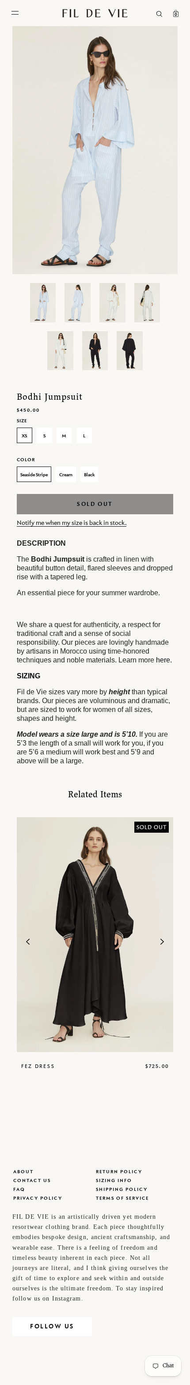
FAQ (19, 1189)
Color (26, 459)
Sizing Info (114, 1180)
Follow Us (52, 1326)
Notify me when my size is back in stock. (71, 522)
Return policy (119, 1171)
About (23, 1171)
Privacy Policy (37, 1198)
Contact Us (32, 1180)
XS (24, 435)
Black (89, 474)
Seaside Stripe (34, 474)
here (163, 660)
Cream (65, 474)
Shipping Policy (122, 1189)
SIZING (28, 676)
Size (22, 420)
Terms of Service (122, 1198)
